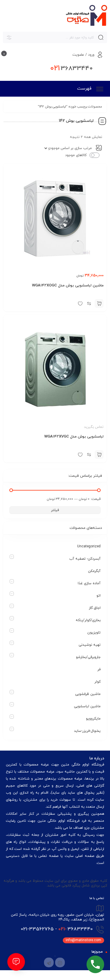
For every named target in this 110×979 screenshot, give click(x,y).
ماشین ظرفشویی (88, 694)
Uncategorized (89, 546)
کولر (97, 681)
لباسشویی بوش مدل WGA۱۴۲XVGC (74, 436)
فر (99, 669)
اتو (99, 595)
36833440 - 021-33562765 (57, 929)
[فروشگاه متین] (86, 15)
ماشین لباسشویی (87, 706)
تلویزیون (94, 632)
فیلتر (55, 510)
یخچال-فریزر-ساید (87, 731)
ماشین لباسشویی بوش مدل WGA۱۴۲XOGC (68, 285)
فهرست (85, 89)
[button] (99, 303)
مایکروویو (93, 718)
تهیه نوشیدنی (90, 645)
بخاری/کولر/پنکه (88, 620)
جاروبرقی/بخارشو (88, 657)
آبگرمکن (94, 571)
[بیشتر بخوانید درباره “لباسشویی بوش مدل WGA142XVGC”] (99, 454)
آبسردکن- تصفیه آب (85, 558)
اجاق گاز (95, 608)
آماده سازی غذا (89, 583)
